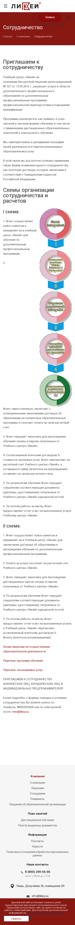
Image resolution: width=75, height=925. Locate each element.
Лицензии (37, 788)
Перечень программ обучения (23, 660)
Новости (37, 846)
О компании (37, 782)
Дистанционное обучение (37, 820)
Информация (37, 834)
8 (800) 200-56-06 (37, 872)
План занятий (37, 813)
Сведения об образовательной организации (37, 804)
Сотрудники (37, 793)
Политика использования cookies (45, 913)
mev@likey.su (20, 711)
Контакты (37, 841)
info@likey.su (40, 896)
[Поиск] (69, 18)
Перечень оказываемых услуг (23, 670)
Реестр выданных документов (37, 825)
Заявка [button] (50, 17)
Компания (38, 776)
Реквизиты (37, 798)
